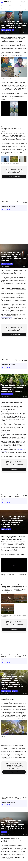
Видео (9, 9)
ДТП (2, 5)
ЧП (5, 5)
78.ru (7, 432)
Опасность (22, 5)
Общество (10, 5)
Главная (3, 9)
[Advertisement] (14, 188)
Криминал (16, 5)
